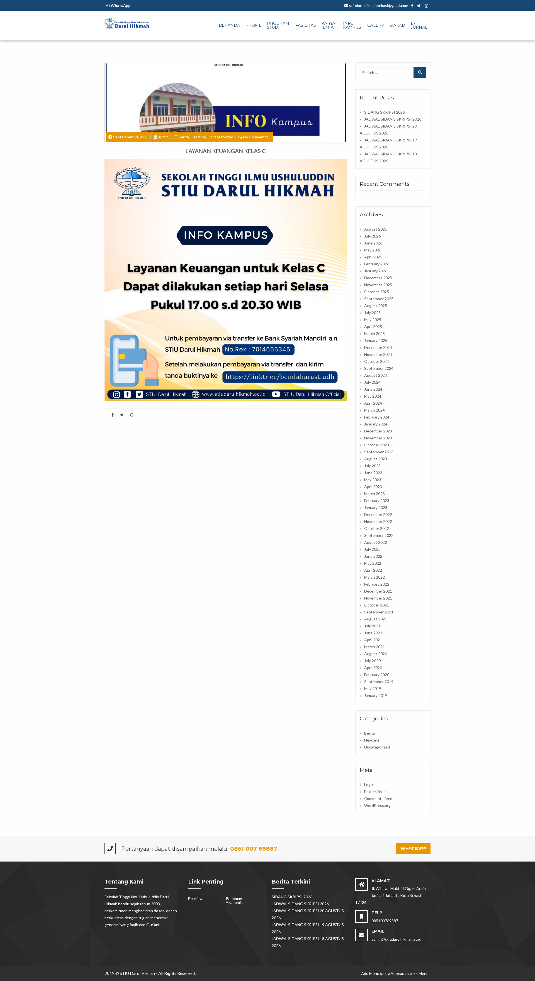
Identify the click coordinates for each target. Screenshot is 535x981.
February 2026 (376, 263)
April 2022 (373, 570)
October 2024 (376, 361)
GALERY (375, 25)
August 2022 (375, 542)
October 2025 (376, 291)
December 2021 (378, 591)
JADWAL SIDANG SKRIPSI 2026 (392, 119)
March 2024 (374, 410)
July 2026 (372, 236)
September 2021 (378, 612)
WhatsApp (413, 848)
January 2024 (375, 424)
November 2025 (378, 284)
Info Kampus (352, 25)
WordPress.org (377, 805)
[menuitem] (229, 25)
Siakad (397, 25)
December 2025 (378, 277)
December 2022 (378, 514)
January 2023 (375, 507)
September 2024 (378, 368)
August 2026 (375, 229)
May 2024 (372, 396)
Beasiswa (196, 898)
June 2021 (373, 632)
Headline (198, 136)
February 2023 (376, 500)
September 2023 (378, 451)
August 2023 (375, 458)
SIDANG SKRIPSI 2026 (384, 112)
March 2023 (374, 493)
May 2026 (372, 250)
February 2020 (376, 674)
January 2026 (375, 270)
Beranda (229, 25)
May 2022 (372, 563)
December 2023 (378, 431)
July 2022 (372, 549)
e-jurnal (419, 25)
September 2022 (378, 535)
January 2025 (375, 340)
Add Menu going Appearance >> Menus (396, 973)
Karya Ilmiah (329, 25)
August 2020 (375, 653)
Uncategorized (220, 136)
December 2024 (378, 347)
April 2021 (373, 639)
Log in (369, 784)
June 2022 (373, 556)
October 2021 (376, 605)
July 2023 (372, 465)
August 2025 (375, 305)
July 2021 (372, 625)
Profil (253, 25)
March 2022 (374, 577)
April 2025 (373, 326)
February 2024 (376, 417)
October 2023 (376, 444)
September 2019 (378, 681)
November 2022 (378, 521)
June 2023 (373, 472)
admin (163, 136)
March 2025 (374, 333)
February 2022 (376, 584)
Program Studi (278, 25)
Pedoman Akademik (234, 900)
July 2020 (372, 660)
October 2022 (376, 528)
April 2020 (373, 667)
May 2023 (372, 479)
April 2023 (373, 486)
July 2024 (372, 382)
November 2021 (378, 598)
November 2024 (378, 354)
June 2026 (373, 243)
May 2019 (372, 688)
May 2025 (372, 319)
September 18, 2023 (131, 136)
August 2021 (375, 619)
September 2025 (378, 298)
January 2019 (375, 695)
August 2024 (375, 375)
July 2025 (372, 312)
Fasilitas (305, 25)
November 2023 (378, 438)
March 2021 (374, 646)
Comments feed (378, 798)
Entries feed (375, 791)
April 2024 (373, 403)
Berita (183, 136)
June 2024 (373, 389)
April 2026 (373, 257)
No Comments (255, 136)
